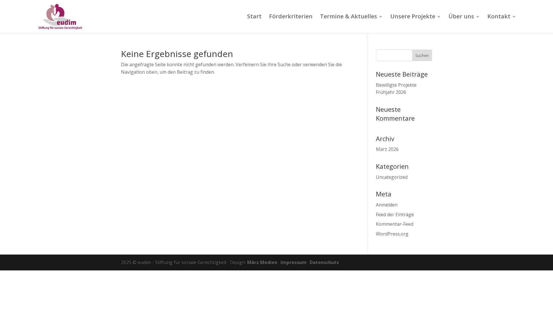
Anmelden (386, 205)
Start (254, 17)
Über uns (461, 17)
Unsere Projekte (412, 17)
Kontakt (498, 17)
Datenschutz (324, 262)
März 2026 (387, 149)
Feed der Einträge (395, 214)
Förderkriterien (291, 17)
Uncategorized (392, 177)
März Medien (262, 262)
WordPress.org (392, 234)
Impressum (293, 262)
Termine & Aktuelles (348, 17)
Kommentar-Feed (394, 224)
